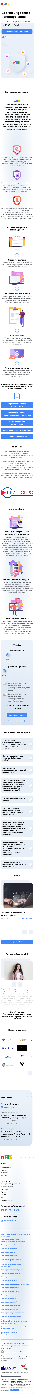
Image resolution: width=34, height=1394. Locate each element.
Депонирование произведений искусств (15, 1284)
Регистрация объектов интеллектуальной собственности (15, 1235)
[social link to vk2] (2, 1210)
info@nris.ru (9, 1107)
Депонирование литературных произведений (11, 1260)
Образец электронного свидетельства (17, 405)
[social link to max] (6, 1210)
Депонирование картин (9, 1248)
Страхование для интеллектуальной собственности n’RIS (13, 1327)
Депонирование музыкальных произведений (11, 1265)
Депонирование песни (8, 1277)
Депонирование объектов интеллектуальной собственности (13, 1240)
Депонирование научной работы (12, 1270)
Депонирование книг (8, 1252)
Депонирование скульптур (10, 1298)
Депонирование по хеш (9, 1280)
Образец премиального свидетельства (17, 423)
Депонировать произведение (17, 31)
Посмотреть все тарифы (17, 721)
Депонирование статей (9, 1302)
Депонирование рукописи (10, 1291)
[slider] (7, 654)
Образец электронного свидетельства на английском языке (17, 413)
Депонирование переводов (10, 1273)
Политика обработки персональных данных (14, 1373)
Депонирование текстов (9, 1309)
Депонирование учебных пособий (12, 1313)
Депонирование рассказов (10, 1288)
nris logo (5, 4)
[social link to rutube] (10, 1210)
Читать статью (27, 918)
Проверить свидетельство (17, 436)
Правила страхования (8, 1384)
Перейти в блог (17, 942)
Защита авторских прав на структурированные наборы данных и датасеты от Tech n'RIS (14, 1321)
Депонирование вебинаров (10, 1245)
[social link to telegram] (13, 1210)
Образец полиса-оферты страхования (17, 430)
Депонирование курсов (9, 1256)
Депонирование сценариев (10, 1305)
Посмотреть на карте (9, 1123)
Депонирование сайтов (9, 1295)
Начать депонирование (17, 715)
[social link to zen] (17, 1210)
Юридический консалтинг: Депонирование (10, 1333)
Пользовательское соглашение (11, 1376)
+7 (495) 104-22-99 (12, 1104)
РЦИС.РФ (6, 545)
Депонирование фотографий (11, 1316)
